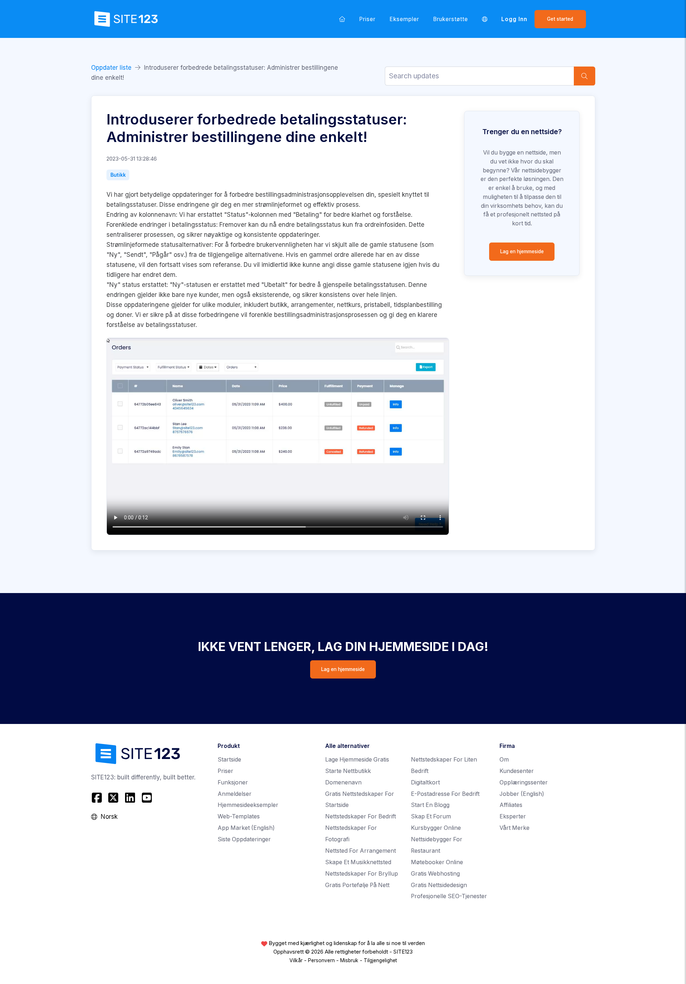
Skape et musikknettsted (358, 862)
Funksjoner (233, 782)
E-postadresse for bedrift (445, 793)
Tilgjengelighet (380, 960)
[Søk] (584, 76)
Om (504, 759)
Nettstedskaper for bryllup (361, 873)
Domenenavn (343, 782)
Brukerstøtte (450, 19)
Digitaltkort (425, 782)
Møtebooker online (437, 862)
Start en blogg (430, 805)
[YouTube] (146, 797)
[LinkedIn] (130, 797)
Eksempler (404, 19)
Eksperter (512, 816)
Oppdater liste (111, 67)
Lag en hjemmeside (522, 251)
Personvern (321, 960)
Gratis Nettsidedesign (439, 885)
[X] (113, 797)
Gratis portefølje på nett (357, 885)
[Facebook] (97, 797)
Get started (560, 19)
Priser (367, 19)
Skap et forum (431, 816)
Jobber (521, 793)
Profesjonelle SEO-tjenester (449, 896)
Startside (229, 759)
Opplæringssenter (523, 782)
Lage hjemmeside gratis (357, 759)
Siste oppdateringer (244, 839)
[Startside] (342, 19)
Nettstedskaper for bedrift (360, 816)
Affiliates (510, 805)
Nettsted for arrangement (360, 850)
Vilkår (296, 960)
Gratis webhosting (435, 873)
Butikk (118, 175)
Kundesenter (516, 771)
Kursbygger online (436, 827)
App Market (246, 827)
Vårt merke (514, 827)
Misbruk (349, 960)
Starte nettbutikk (348, 771)
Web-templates (239, 816)
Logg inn (514, 19)
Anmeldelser (235, 793)
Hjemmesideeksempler (248, 805)
